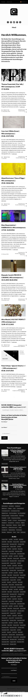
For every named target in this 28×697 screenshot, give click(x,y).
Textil (18, 532)
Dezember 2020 (18, 584)
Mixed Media (9, 525)
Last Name (4, 427)
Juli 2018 (10, 606)
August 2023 (13, 563)
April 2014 (4, 637)
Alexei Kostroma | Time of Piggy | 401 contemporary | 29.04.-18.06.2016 (13, 180)
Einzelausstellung (21, 110)
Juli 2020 (10, 589)
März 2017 (20, 615)
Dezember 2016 (18, 618)
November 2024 (5, 553)
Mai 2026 (21, 539)
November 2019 (13, 594)
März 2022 (9, 575)
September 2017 (5, 613)
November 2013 (13, 639)
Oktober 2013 (21, 639)
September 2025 (5, 546)
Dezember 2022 (18, 568)
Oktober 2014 (12, 634)
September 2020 (20, 587)
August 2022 (4, 572)
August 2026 (4, 539)
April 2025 (14, 548)
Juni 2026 (16, 539)
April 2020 (4, 591)
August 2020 (4, 589)
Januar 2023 (11, 568)
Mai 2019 (9, 598)
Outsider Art (4, 529)
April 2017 (14, 615)
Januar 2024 (22, 558)
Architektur (11, 506)
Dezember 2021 (5, 577)
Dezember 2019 (5, 594)
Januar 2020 (22, 591)
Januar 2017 (11, 618)
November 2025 (13, 544)
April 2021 (14, 582)
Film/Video (21, 515)
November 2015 (13, 627)
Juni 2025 (4, 548)
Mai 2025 (9, 548)
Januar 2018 (22, 608)
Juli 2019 (19, 596)
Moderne (15, 525)
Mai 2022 (21, 572)
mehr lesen (22, 106)
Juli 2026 (10, 539)
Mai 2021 (9, 582)
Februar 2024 (16, 558)
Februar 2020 (16, 591)
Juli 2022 (10, 572)
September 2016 (20, 620)
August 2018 (4, 606)
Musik (19, 525)
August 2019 (13, 596)
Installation (4, 520)
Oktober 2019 (21, 594)
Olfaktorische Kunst (13, 527)
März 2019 (20, 598)
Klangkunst (4, 522)
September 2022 (20, 570)
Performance (22, 254)
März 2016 (9, 625)
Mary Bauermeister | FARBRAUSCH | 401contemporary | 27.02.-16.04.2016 (13, 227)
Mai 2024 (21, 556)
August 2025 (13, 546)
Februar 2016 (16, 625)
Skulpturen (9, 532)
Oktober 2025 (21, 544)
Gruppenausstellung (16, 390)
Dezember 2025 (5, 544)
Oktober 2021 (21, 577)
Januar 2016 (22, 625)
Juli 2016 (10, 622)
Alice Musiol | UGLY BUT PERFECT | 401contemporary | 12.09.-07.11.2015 (13, 321)
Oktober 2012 (13, 644)
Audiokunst (17, 506)
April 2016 (4, 625)
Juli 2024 (10, 556)
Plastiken (4, 532)
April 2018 (4, 608)
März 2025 (20, 548)
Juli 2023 (19, 563)
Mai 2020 (21, 589)
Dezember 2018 (18, 601)
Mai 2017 (9, 615)
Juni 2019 (4, 598)
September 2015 (5, 629)
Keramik (9, 520)
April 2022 (4, 575)
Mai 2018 (21, 606)
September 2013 (5, 641)
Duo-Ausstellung (13, 513)
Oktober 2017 (21, 610)
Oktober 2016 (13, 620)
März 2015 (20, 632)
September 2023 (5, 563)
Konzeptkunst (11, 522)
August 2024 (4, 556)
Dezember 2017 (5, 610)
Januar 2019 (11, 601)
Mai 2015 (9, 632)
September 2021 (5, 579)
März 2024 (9, 558)
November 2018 (5, 603)
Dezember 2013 (5, 639)
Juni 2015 (4, 632)
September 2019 (5, 596)
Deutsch (23, 1)
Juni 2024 (16, 556)
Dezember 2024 (18, 551)
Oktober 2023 (21, 560)
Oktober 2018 (13, 603)
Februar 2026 (16, 541)
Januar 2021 (11, 584)
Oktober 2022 (13, 570)
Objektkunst (22, 346)
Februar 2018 (16, 608)
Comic (14, 508)
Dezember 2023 (5, 560)
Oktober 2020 (13, 587)
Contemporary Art (21, 109)
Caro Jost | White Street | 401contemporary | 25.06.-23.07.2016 (10, 133)
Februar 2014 (16, 637)
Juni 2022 (16, 572)
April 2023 (14, 565)
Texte (14, 532)
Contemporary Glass (15, 510)
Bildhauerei (4, 508)
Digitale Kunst (5, 513)
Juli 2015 (19, 629)
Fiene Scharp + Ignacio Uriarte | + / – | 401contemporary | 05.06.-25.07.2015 (13, 368)
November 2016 (5, 620)
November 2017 (13, 610)
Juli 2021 (19, 579)
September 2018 (20, 603)
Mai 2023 (9, 565)
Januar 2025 (11, 551)
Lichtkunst (17, 522)
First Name (4, 421)
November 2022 (5, 570)
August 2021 (13, 579)
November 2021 (13, 577)
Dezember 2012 (20, 641)
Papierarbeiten (12, 529)
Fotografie (4, 518)
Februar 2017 (4, 618)
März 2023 (20, 565)
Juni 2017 (4, 615)
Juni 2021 (4, 582)
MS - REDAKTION (5, 110)
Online (20, 527)
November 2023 (13, 560)
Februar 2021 (4, 584)
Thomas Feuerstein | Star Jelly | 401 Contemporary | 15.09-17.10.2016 (12, 86)
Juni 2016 (16, 622)
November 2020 (5, 587)
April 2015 (14, 632)
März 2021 (20, 582)
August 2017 (13, 613)
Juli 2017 (19, 613)
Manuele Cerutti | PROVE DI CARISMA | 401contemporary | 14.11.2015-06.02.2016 (12, 277)
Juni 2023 (4, 565)
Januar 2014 (22, 637)
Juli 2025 (19, 546)
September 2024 (20, 553)
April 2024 (4, 558)
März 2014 (9, 637)
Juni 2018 (16, 606)
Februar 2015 (4, 634)
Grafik (24, 157)
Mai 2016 (21, 622)
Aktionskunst (5, 506)
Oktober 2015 (21, 627)
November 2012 (5, 644)
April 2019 (14, 598)
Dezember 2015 (5, 627)
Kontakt (3, 2)
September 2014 (19, 634)
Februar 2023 (4, 568)
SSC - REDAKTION (5, 157)
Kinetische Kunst (21, 520)
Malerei (23, 204)
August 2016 (4, 622)
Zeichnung (23, 391)
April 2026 (4, 541)
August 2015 (13, 629)
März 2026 (9, 541)
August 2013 (13, 641)
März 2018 (9, 608)
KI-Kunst (15, 520)
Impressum (9, 2)
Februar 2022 (16, 575)
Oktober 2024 (13, 553)
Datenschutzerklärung (11, 688)
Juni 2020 (16, 589)
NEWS (23, 525)
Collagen (10, 508)
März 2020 (9, 591)
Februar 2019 (4, 601)
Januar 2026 (22, 541)
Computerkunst (20, 508)
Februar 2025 (4, 551)
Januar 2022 (22, 575)
